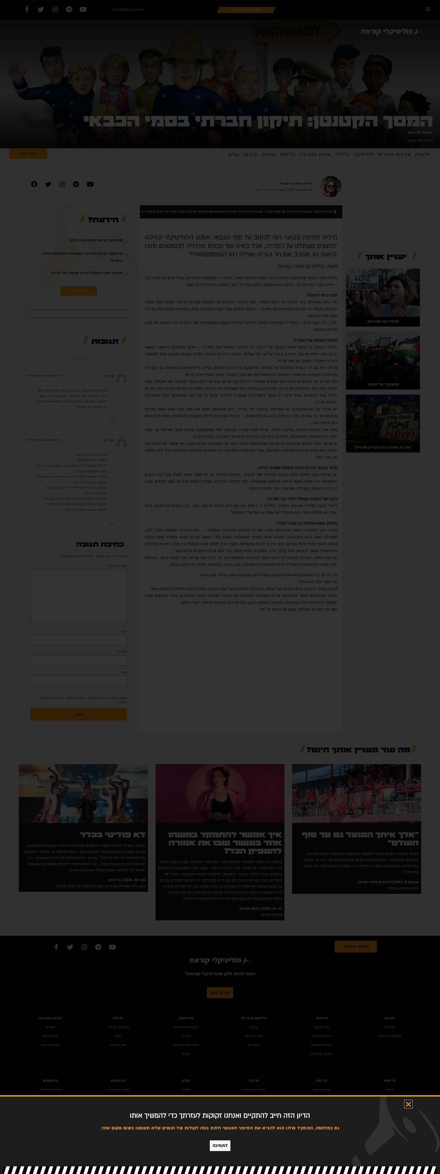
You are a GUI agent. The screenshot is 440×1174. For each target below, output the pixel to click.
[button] (408, 1104)
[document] (220, 587)
